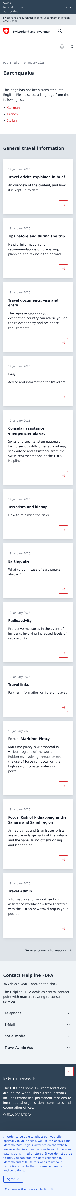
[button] (69, 1071)
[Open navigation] (70, 31)
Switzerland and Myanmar (31, 31)
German (13, 107)
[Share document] (70, 46)
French (12, 114)
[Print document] (61, 46)
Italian (12, 120)
